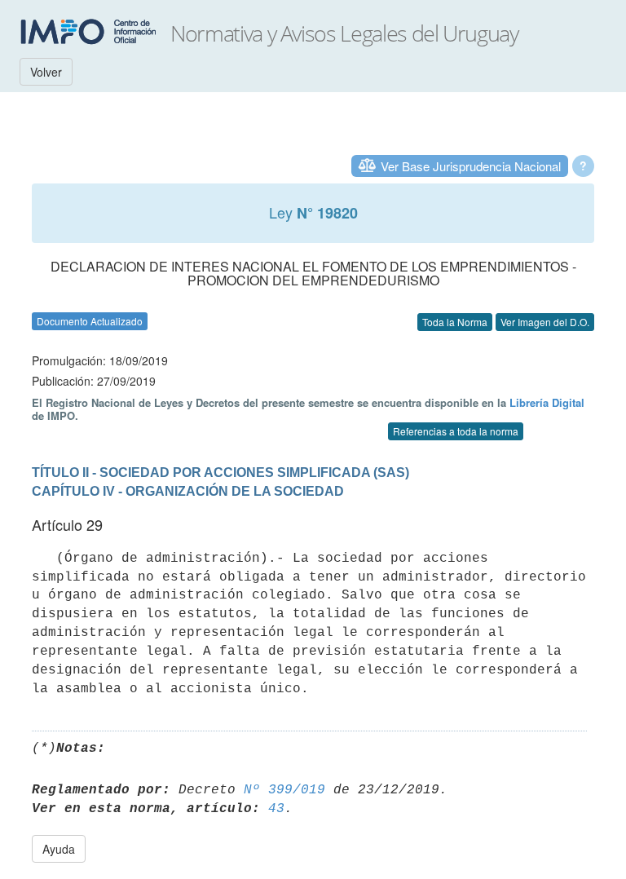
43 (276, 809)
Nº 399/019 (284, 790)
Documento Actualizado (90, 321)
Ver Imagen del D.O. (544, 322)
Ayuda (58, 849)
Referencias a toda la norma (455, 431)
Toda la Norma (454, 322)
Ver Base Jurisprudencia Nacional (471, 165)
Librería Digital (546, 402)
